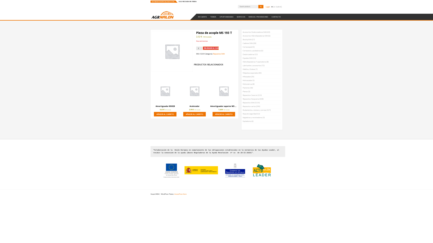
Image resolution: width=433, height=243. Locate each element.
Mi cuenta (202, 17)
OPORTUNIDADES (226, 17)
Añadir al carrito (212, 48)
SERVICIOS (241, 17)
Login (268, 7)
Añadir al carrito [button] (165, 114)
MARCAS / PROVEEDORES (258, 17)
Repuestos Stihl (219, 54)
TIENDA (213, 17)
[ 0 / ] (277, 7)
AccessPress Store (180, 194)
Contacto (276, 17)
